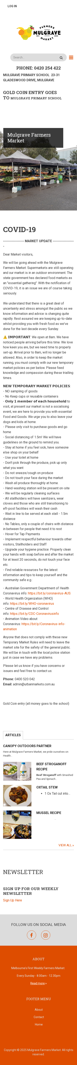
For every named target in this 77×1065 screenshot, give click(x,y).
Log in (12, 6)
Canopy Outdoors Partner (27, 746)
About (39, 1009)
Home (39, 1024)
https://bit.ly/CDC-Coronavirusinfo (34, 614)
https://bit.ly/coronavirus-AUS (49, 593)
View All (65, 845)
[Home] (38, 32)
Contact (39, 1017)
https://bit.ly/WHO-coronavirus (32, 604)
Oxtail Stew (47, 787)
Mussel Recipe (48, 813)
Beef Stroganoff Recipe (51, 766)
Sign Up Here (12, 900)
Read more (37, 983)
